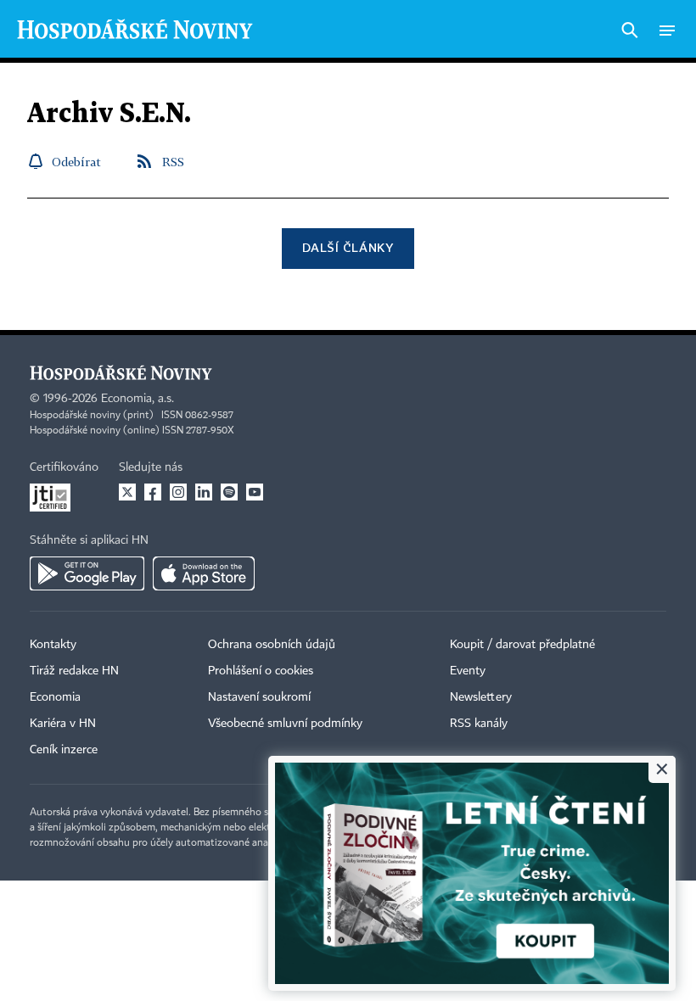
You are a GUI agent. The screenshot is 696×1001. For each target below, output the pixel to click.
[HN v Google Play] (87, 573)
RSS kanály (479, 724)
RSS (173, 161)
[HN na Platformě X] (127, 492)
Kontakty (53, 645)
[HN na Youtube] (254, 492)
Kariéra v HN (63, 724)
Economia (55, 697)
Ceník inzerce (64, 750)
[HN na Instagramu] (178, 492)
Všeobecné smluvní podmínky (285, 724)
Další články (347, 247)
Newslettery (481, 697)
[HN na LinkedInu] (203, 492)
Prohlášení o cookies (260, 671)
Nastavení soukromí (259, 697)
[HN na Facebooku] (152, 492)
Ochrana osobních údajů (271, 645)
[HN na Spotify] (229, 492)
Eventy (468, 671)
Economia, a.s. (137, 399)
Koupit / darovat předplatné (522, 645)
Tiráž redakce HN (74, 671)
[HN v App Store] (204, 573)
